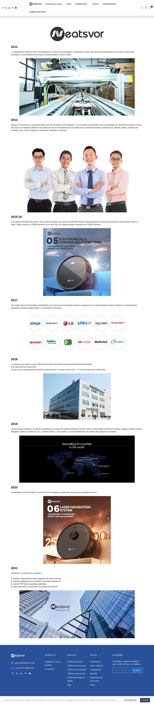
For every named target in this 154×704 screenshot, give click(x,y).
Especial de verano (54, 4)
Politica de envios (75, 662)
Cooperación (95, 669)
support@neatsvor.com (25, 663)
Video (92, 685)
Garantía (93, 673)
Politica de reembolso (76, 665)
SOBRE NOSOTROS (37, 12)
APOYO (95, 4)
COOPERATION (109, 4)
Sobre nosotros (96, 665)
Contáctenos (95, 662)
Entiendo (145, 700)
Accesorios (49, 669)
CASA (68, 4)
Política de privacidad (76, 669)
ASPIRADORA (81, 4)
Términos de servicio (76, 673)
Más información (130, 700)
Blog (69, 685)
